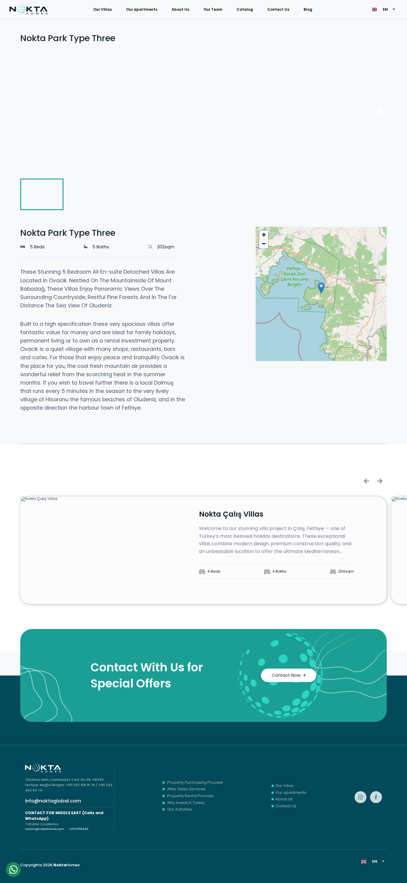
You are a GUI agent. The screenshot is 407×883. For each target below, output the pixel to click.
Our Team (213, 9)
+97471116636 (78, 829)
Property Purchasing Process (195, 782)
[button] (321, 288)
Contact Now (286, 675)
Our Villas (102, 9)
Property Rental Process (190, 796)
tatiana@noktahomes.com (44, 829)
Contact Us (278, 9)
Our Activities (179, 809)
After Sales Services (186, 789)
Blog (308, 9)
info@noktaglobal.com (53, 800)
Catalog (245, 9)
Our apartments (141, 9)
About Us (180, 9)
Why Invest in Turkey (186, 803)
